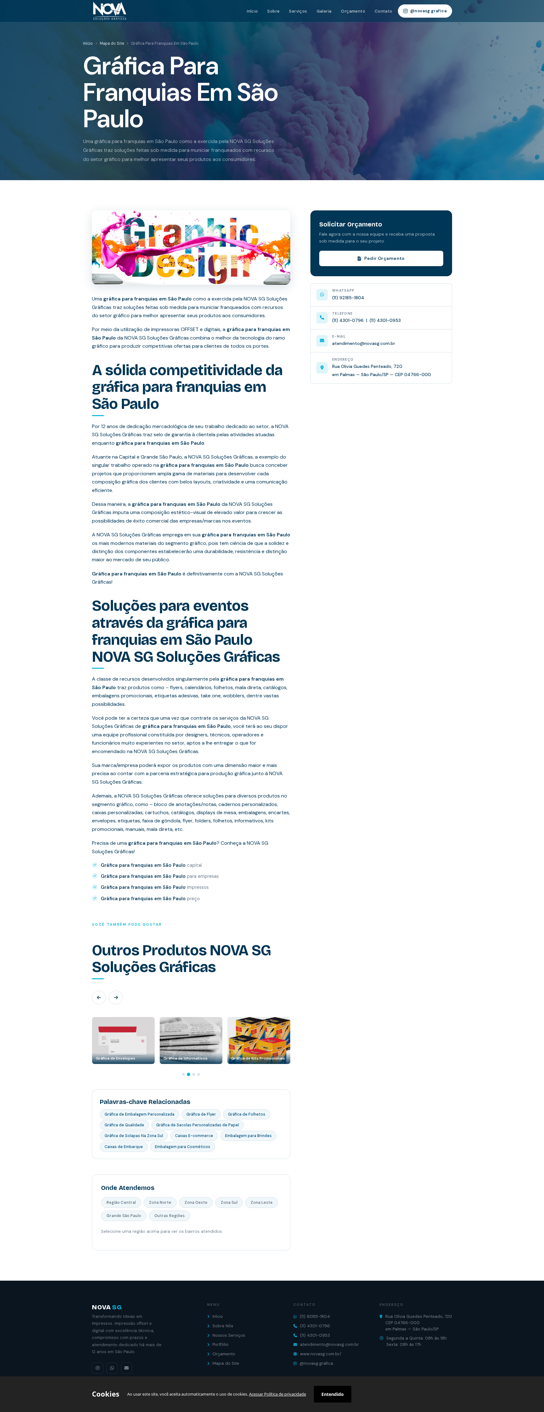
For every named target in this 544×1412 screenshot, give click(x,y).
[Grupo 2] (188, 1074)
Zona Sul (229, 1202)
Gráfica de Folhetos (246, 1114)
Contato (384, 11)
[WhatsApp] (112, 1368)
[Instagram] (97, 1368)
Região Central (121, 1202)
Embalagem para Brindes (248, 1135)
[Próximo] (116, 997)
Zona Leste (262, 1202)
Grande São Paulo (123, 1215)
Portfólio (220, 1344)
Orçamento (353, 11)
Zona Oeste (195, 1202)
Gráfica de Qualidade (124, 1125)
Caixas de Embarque (124, 1146)
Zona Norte (160, 1202)
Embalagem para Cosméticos (182, 1146)
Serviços (298, 11)
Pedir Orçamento (384, 258)
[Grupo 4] (198, 1074)
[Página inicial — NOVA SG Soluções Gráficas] (109, 11)
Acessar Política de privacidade (277, 1394)
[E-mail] (126, 1368)
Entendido (332, 1394)
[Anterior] (99, 997)
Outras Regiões (169, 1215)
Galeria (324, 11)
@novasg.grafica (428, 11)
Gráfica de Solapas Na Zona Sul (134, 1135)
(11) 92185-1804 (348, 297)
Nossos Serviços (228, 1335)
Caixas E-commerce (194, 1135)
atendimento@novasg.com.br (363, 343)
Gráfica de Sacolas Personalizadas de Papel (197, 1125)
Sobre (273, 11)
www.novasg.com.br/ (320, 1354)
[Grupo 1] (183, 1074)
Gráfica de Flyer (201, 1114)
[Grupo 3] (193, 1074)
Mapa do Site (112, 43)
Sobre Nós (222, 1326)
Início (252, 11)
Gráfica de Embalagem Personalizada (139, 1114)
